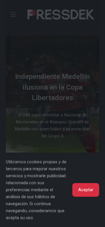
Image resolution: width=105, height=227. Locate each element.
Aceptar (85, 189)
